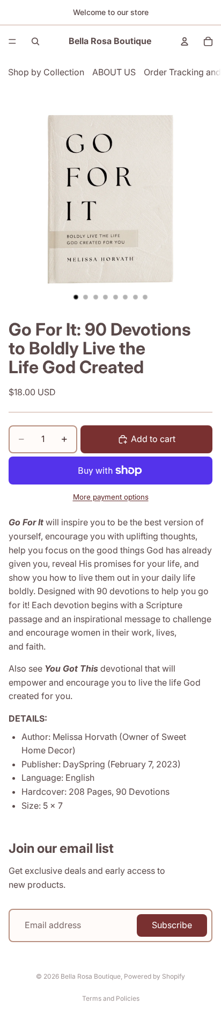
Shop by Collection (46, 72)
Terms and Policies (110, 998)
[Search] (35, 41)
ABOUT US (114, 72)
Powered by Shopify (154, 976)
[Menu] (12, 41)
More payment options (111, 497)
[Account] (184, 41)
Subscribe (172, 925)
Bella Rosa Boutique (91, 976)
